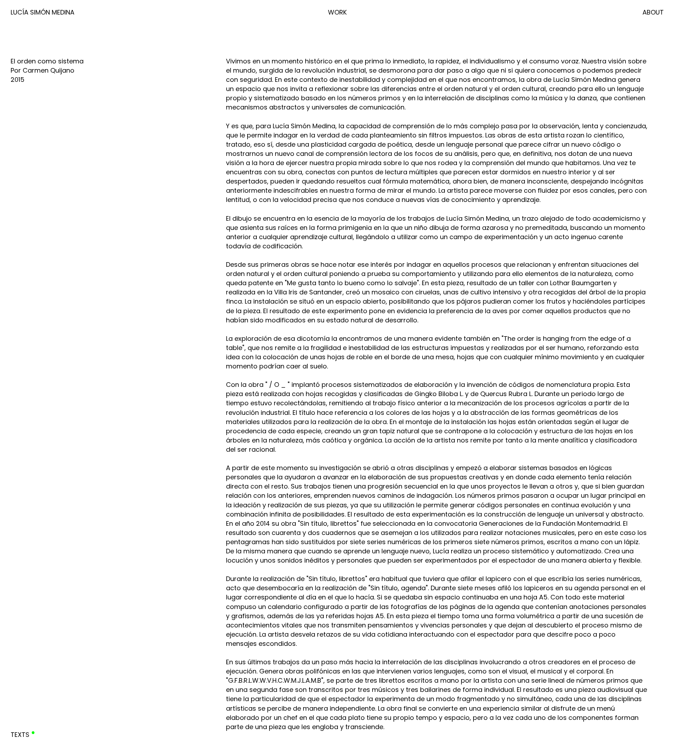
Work (337, 12)
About (653, 12)
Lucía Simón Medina (42, 12)
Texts (20, 734)
